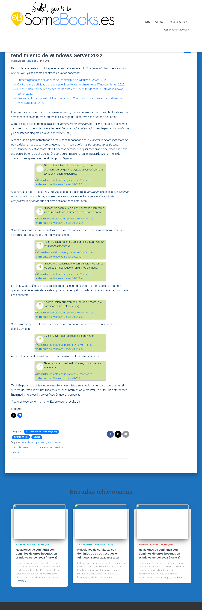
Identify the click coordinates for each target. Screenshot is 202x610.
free (42, 442)
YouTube (159, 22)
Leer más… (22, 581)
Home (147, 22)
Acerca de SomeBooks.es (176, 30)
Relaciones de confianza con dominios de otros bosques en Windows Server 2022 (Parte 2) (98, 553)
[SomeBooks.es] (61, 26)
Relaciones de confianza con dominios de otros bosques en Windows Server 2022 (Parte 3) (36, 553)
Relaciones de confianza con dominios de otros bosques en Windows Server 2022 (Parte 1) (159, 553)
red (51, 447)
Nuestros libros (178, 22)
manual (57, 442)
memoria (16, 447)
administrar (27, 442)
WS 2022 (37, 437)
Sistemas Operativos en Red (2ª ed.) (41, 432)
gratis (48, 442)
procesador (43, 447)
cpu (37, 442)
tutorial (15, 452)
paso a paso (29, 447)
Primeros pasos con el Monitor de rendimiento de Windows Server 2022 (61, 80)
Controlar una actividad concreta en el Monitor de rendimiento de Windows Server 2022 (70, 84)
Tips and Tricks (21, 437)
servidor (59, 447)
